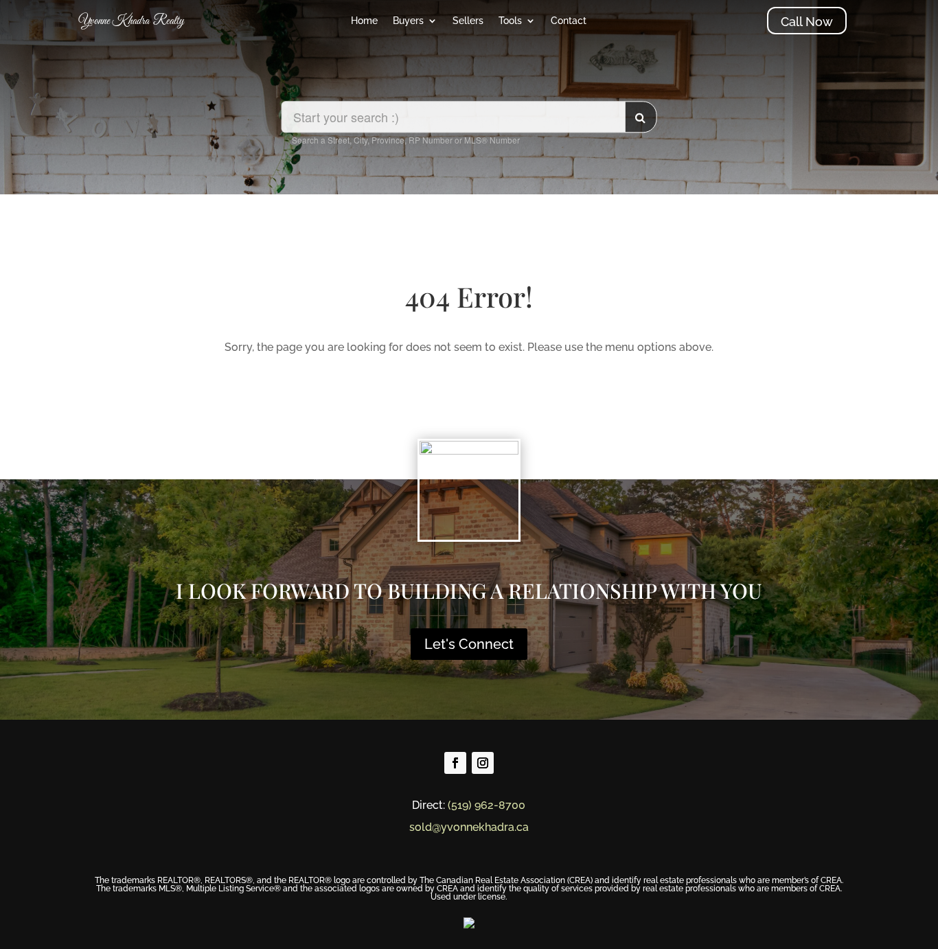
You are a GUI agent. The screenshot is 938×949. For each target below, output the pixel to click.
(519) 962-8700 (486, 805)
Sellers (468, 21)
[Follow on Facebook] (455, 763)
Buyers (408, 21)
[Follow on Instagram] (483, 763)
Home (364, 21)
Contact (568, 21)
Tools (510, 21)
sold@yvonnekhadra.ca (469, 827)
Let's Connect (469, 644)
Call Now (807, 21)
